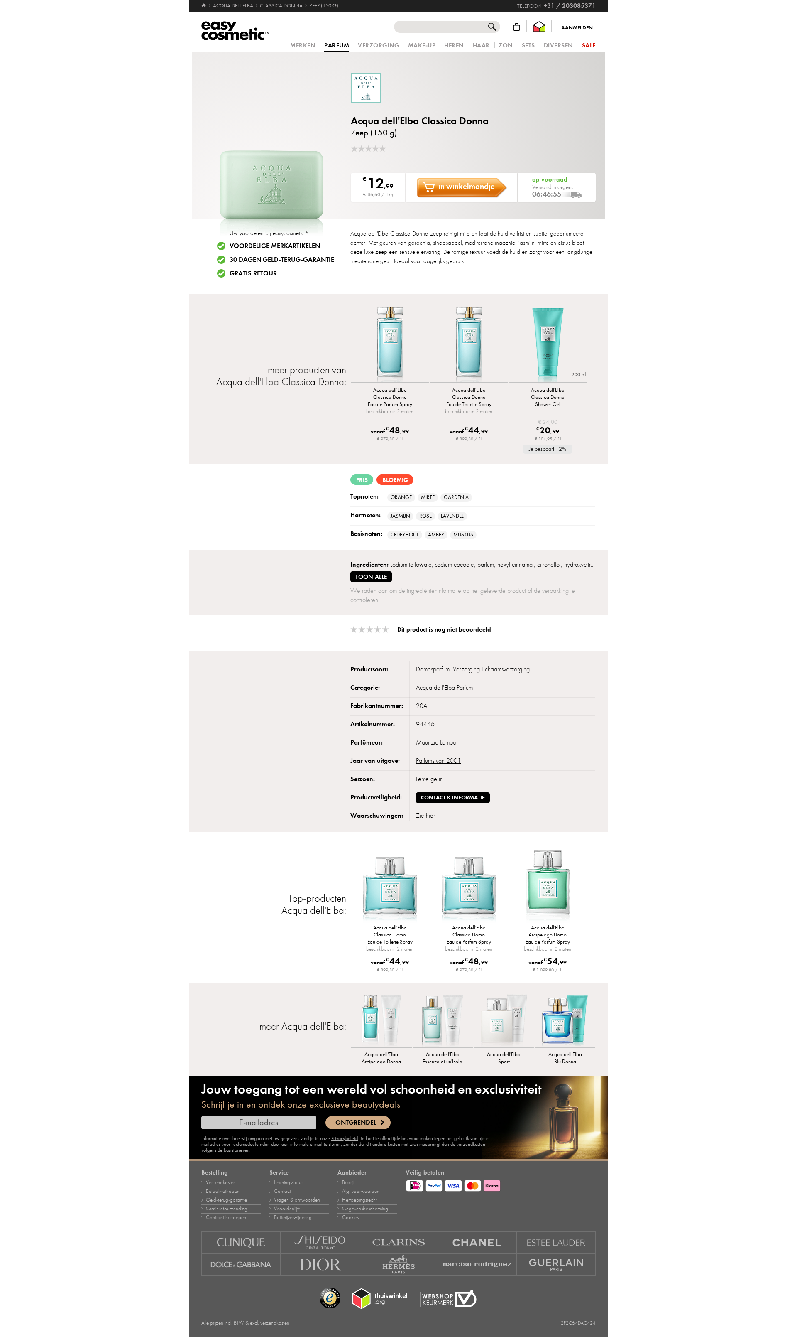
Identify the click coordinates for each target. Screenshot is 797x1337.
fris (362, 480)
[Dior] (320, 1264)
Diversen (558, 45)
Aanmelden (577, 28)
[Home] (204, 5)
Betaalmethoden (223, 1191)
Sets (528, 45)
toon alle (371, 576)
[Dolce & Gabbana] (241, 1264)
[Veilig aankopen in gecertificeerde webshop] (448, 1298)
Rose (425, 516)
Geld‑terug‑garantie (226, 1200)
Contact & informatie (453, 797)
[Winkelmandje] (517, 27)
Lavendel (452, 516)
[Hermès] (398, 1264)
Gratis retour (253, 273)
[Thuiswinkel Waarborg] (539, 27)
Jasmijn (400, 516)
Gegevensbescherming (365, 1208)
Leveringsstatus (288, 1182)
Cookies (350, 1217)
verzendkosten (274, 1323)
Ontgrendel (355, 1122)
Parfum (336, 45)
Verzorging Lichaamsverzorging (491, 669)
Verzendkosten (221, 1182)
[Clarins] (398, 1242)
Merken (302, 45)
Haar (481, 45)
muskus (463, 534)
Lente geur (429, 779)
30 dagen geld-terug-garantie (282, 260)
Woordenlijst (287, 1208)
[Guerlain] (556, 1264)
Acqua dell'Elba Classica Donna (420, 120)
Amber (436, 534)
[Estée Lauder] (556, 1242)
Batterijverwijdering (293, 1217)
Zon (506, 45)
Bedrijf (348, 1182)
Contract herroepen (226, 1217)
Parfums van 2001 (438, 760)
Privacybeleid (344, 1138)
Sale (589, 45)
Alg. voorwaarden (360, 1191)
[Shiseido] (320, 1242)
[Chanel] (477, 1242)
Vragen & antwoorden (297, 1200)
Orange (401, 497)
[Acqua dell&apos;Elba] (400, 88)
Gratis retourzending (226, 1208)
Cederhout (405, 534)
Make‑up (422, 45)
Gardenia (456, 497)
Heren (454, 45)
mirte (428, 497)
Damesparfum (433, 669)
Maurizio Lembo (436, 742)
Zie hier (425, 815)
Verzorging (378, 45)
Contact (282, 1191)
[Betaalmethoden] (501, 1184)
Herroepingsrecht (359, 1200)
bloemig (395, 480)
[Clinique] (241, 1242)
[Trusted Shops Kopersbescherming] (330, 1298)
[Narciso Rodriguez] (477, 1264)
